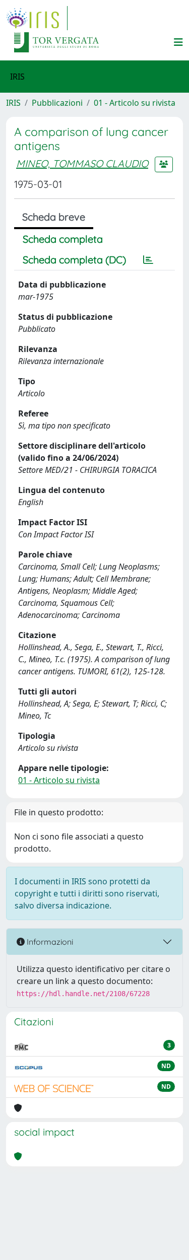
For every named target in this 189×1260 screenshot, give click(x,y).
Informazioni (49, 942)
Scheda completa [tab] (63, 239)
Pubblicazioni (57, 102)
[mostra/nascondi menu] (178, 42)
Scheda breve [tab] (53, 217)
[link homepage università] (56, 42)
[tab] (148, 259)
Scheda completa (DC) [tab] (74, 259)
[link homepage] (37, 18)
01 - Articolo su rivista (134, 102)
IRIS (13, 102)
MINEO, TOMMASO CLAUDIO (82, 163)
